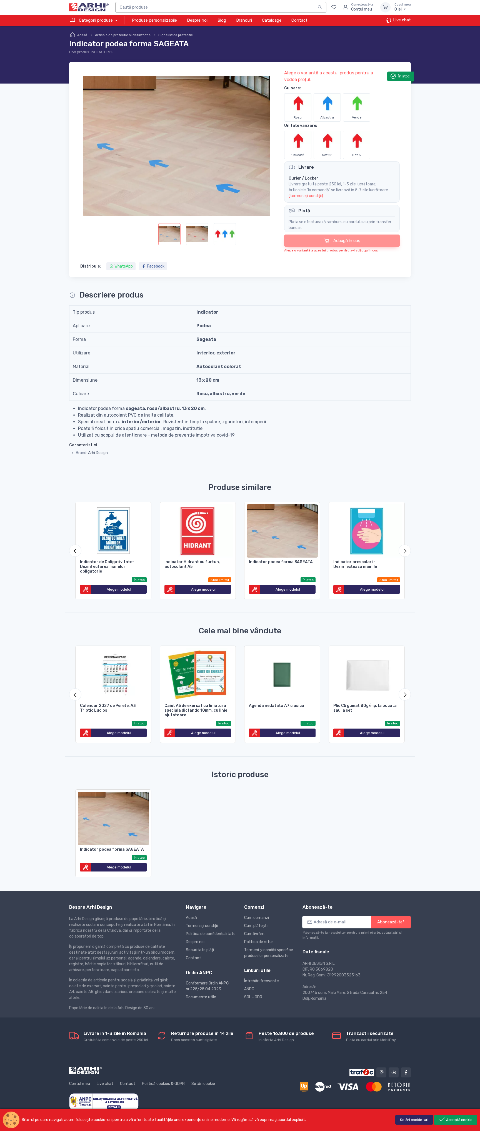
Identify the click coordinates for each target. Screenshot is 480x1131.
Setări (414, 1120)
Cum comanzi (256, 917)
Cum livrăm (254, 933)
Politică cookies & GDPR (163, 1083)
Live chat (401, 19)
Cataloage (271, 20)
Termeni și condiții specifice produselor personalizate (268, 953)
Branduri (244, 20)
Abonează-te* (390, 922)
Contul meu (79, 1083)
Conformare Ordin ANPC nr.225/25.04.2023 (207, 986)
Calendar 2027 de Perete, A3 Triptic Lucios (108, 708)
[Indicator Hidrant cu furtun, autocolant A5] (198, 530)
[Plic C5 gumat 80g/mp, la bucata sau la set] (366, 673)
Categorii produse (96, 20)
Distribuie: (90, 266)
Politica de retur (258, 941)
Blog (222, 20)
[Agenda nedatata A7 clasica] (282, 673)
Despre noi (197, 20)
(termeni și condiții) (306, 195)
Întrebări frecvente (261, 981)
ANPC (249, 989)
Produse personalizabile (154, 20)
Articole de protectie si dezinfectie (123, 35)
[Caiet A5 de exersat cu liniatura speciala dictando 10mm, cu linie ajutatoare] (198, 673)
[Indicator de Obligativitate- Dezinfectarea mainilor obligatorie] (113, 530)
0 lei (402, 7)
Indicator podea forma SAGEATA (281, 562)
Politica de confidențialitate (211, 933)
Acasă (82, 35)
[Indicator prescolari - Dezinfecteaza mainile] (366, 530)
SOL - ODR (253, 997)
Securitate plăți (200, 950)
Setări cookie (203, 1083)
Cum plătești (256, 925)
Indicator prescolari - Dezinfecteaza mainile (355, 564)
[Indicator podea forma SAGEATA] (282, 530)
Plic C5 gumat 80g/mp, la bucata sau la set (365, 708)
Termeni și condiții (202, 925)
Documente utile (201, 997)
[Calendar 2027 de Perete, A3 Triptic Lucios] (113, 673)
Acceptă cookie (458, 1120)
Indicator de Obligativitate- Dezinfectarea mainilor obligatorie (107, 567)
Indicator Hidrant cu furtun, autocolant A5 (192, 564)
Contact (299, 20)
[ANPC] (104, 1101)
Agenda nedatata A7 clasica (276, 705)
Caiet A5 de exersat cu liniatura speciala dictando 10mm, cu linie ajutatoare (195, 710)
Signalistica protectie (175, 35)
